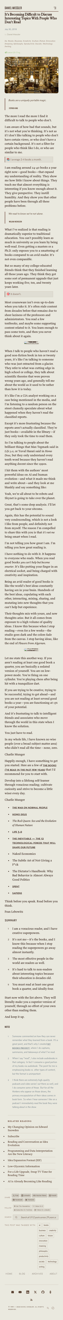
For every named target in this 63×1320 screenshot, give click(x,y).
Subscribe (13, 1136)
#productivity (29, 44)
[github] (43, 1292)
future (50, 1235)
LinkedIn (27, 1195)
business (42, 1230)
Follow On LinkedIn (43, 1210)
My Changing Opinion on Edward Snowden (28, 1128)
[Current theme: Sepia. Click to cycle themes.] (53, 1308)
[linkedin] (27, 1292)
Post (16, 1195)
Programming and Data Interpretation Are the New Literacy (30, 1152)
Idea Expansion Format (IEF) (24, 1160)
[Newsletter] (12, 1292)
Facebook (19, 1200)
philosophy (43, 1251)
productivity (43, 1256)
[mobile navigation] (54, 8)
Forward (31, 1200)
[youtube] (20, 1292)
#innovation (50, 41)
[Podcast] (50, 1292)
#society (38, 44)
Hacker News (39, 1195)
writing (41, 1266)
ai (39, 1225)
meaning (42, 1246)
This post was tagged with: (20, 1225)
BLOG (22, 1273)
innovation (43, 1240)
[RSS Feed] (31, 1299)
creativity (52, 1230)
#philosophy (18, 44)
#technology (48, 44)
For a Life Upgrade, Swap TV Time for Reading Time (30, 1173)
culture (41, 1235)
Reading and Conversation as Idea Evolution (28, 1143)
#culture (35, 41)
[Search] (48, 1308)
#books (11, 41)
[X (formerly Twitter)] (35, 1292)
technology (52, 1261)
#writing (8, 46)
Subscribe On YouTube (24, 1210)
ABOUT (53, 1273)
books (46, 1225)
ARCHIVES (37, 1273)
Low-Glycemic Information (24, 1166)
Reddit (53, 1195)
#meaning (9, 44)
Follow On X (39, 1206)
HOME (9, 1273)
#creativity (27, 41)
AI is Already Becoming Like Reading (30, 1181)
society (41, 1261)
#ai (6, 41)
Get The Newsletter (23, 1206)
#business (18, 41)
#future (42, 41)
